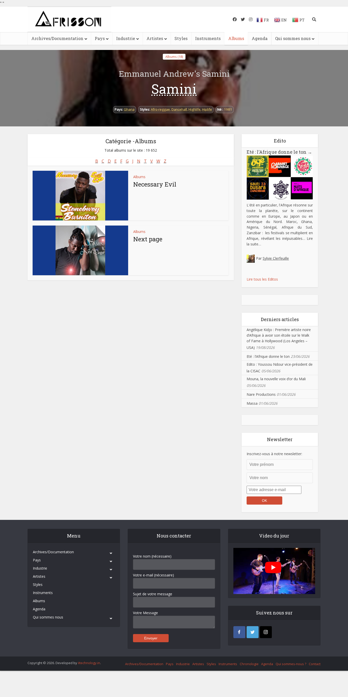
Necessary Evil (154, 184)
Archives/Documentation (57, 38)
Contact (314, 664)
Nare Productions (261, 394)
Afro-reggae (160, 109)
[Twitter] (253, 632)
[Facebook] (239, 632)
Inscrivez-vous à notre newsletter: (274, 453)
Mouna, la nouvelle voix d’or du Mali (276, 378)
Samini (174, 88)
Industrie (125, 38)
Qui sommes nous (293, 38)
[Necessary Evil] (80, 195)
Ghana (129, 109)
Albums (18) (174, 56)
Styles (181, 38)
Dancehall (179, 109)
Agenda (259, 38)
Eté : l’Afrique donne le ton (279, 152)
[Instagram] (266, 632)
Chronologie (249, 664)
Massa (252, 403)
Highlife (194, 109)
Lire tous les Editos (262, 279)
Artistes (154, 38)
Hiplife (207, 109)
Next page (147, 239)
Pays (100, 38)
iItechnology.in (89, 663)
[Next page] (80, 250)
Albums (236, 38)
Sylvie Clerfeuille (276, 258)
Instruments (208, 38)
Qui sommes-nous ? (291, 664)
